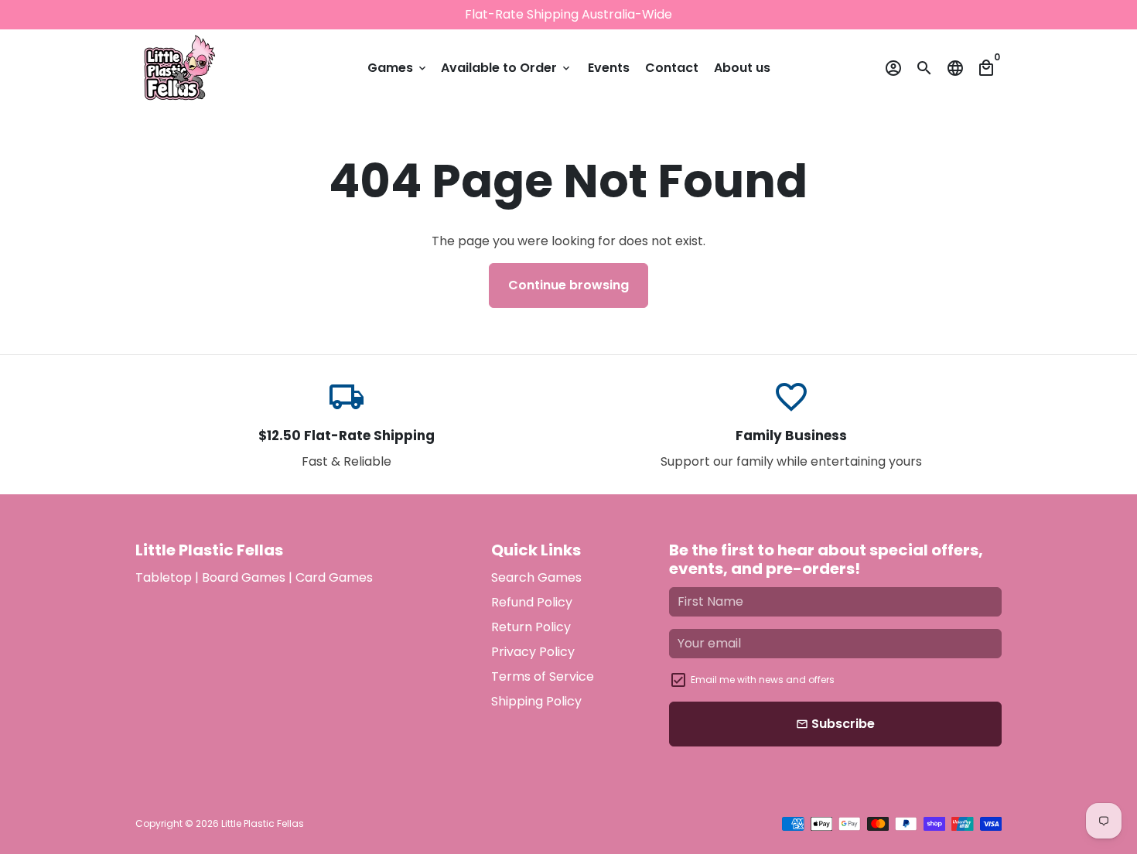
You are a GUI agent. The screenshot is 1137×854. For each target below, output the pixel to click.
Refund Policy (531, 602)
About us (742, 68)
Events (609, 68)
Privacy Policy (533, 652)
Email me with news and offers (763, 679)
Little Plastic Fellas (262, 823)
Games (398, 68)
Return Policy (531, 627)
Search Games (536, 577)
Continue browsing (568, 285)
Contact (671, 68)
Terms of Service (542, 676)
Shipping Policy (536, 701)
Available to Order (506, 68)
